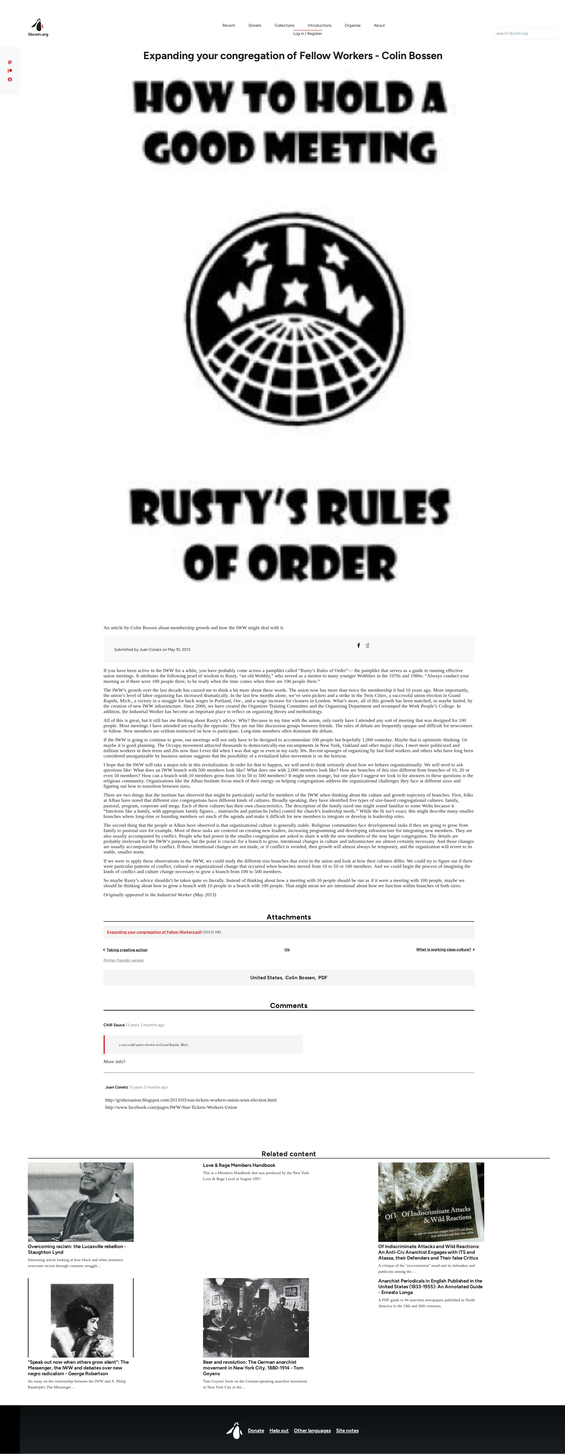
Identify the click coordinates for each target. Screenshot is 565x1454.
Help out (279, 1430)
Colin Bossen (300, 978)
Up (287, 949)
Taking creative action (127, 949)
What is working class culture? (443, 949)
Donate (256, 1430)
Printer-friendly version (124, 960)
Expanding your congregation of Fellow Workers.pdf (154, 932)
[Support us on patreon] (10, 70)
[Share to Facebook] (358, 645)
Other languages (312, 1430)
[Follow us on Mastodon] (10, 62)
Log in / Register (307, 33)
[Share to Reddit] (367, 645)
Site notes (347, 1430)
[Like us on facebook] (10, 79)
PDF (322, 978)
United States (266, 978)
